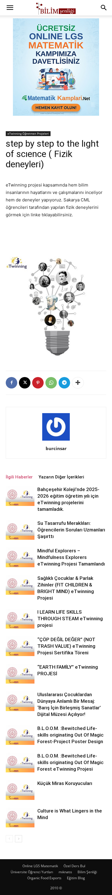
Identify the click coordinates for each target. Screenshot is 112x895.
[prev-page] (9, 838)
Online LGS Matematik (40, 865)
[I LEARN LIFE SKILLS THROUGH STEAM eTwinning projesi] (20, 619)
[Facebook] (11, 382)
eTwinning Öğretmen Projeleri (28, 133)
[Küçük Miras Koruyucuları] (20, 790)
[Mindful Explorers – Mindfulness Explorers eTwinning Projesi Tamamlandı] (20, 557)
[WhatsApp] (51, 382)
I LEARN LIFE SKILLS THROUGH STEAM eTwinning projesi (70, 618)
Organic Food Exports (44, 878)
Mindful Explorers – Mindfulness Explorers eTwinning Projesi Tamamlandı (71, 557)
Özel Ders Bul (74, 865)
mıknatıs (65, 872)
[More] (78, 382)
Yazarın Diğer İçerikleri (61, 477)
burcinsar (56, 448)
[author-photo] (56, 440)
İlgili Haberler (19, 477)
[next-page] (18, 838)
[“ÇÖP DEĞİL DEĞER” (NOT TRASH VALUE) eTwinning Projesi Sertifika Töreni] (20, 646)
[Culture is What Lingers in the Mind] (20, 817)
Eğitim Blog (76, 878)
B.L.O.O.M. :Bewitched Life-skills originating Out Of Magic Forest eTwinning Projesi (70, 762)
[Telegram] (64, 382)
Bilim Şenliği (87, 872)
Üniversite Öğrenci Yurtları (32, 872)
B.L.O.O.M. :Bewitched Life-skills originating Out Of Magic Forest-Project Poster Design (70, 734)
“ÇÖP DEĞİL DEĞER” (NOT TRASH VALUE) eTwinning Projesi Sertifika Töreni (66, 646)
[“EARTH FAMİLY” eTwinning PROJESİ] (20, 674)
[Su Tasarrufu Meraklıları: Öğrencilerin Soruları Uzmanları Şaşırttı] (20, 530)
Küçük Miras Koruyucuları (64, 783)
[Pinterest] (38, 382)
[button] (10, 7)
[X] (24, 382)
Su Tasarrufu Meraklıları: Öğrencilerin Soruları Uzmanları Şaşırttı (71, 529)
